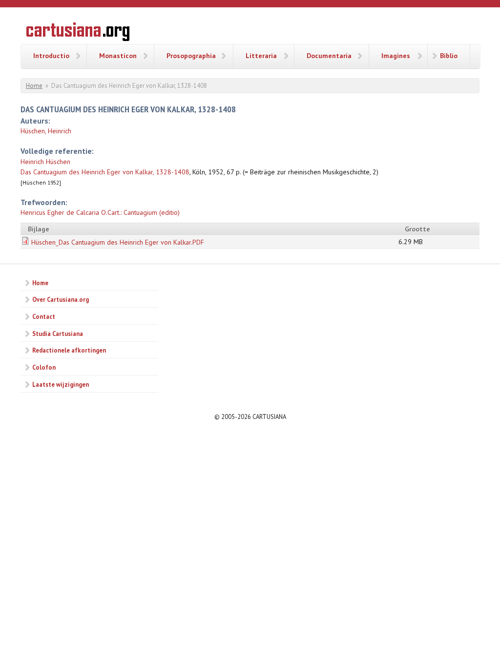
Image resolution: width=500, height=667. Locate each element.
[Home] (78, 33)
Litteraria (261, 55)
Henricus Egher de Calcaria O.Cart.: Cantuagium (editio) (100, 212)
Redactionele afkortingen (69, 350)
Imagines (395, 55)
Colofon (44, 367)
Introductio (51, 55)
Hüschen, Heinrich (46, 130)
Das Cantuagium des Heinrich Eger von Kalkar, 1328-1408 (105, 171)
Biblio (449, 55)
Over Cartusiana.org (60, 299)
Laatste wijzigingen (60, 384)
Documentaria (329, 55)
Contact (43, 316)
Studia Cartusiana (57, 333)
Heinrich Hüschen (45, 161)
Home (34, 86)
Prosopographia (191, 55)
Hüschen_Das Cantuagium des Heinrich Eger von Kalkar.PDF (117, 242)
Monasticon (118, 55)
